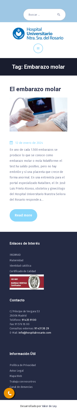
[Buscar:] (44, 14)
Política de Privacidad (23, 365)
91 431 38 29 (41, 328)
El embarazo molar (35, 89)
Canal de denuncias (21, 386)
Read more (23, 215)
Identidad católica (20, 265)
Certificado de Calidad (23, 271)
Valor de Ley (49, 406)
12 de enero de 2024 (29, 143)
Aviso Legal (17, 370)
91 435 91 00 (29, 319)
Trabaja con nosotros (23, 381)
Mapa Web (16, 376)
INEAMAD (15, 254)
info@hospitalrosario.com (35, 332)
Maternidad (16, 260)
